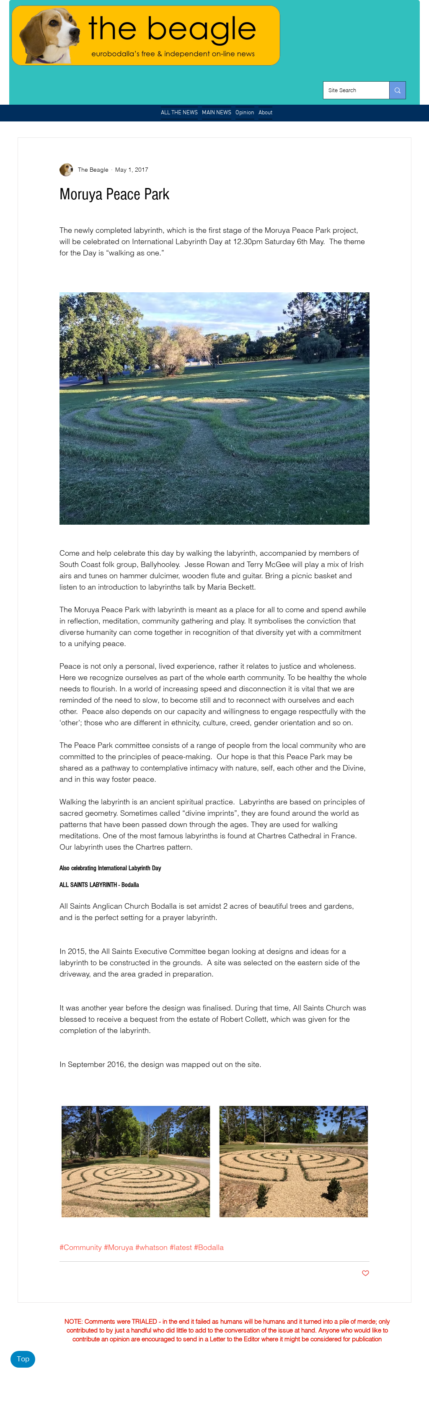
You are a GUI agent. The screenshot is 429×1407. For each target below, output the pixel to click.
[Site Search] (397, 90)
